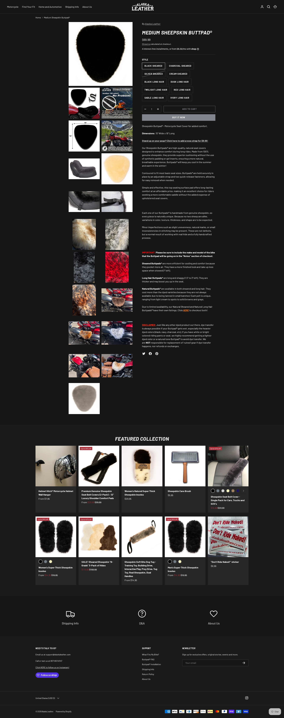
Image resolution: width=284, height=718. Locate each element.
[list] (101, 219)
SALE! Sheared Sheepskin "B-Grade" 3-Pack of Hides (97, 563)
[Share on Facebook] (150, 353)
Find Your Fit (28, 6)
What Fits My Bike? (150, 654)
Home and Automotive (50, 6)
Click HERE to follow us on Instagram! (52, 667)
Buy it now (178, 117)
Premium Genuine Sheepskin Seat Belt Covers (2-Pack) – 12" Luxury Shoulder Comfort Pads (98, 495)
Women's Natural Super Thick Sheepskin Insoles (140, 493)
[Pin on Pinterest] (157, 353)
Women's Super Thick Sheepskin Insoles (55, 569)
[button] (275, 7)
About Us (87, 6)
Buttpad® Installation (151, 664)
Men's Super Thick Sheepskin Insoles (183, 569)
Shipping (146, 44)
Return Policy (148, 674)
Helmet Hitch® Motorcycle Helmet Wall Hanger (55, 493)
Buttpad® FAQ (148, 659)
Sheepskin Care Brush (179, 491)
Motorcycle (12, 6)
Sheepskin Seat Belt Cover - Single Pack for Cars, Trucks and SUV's (228, 500)
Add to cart (189, 109)
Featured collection (142, 439)
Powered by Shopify (63, 711)
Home (38, 17)
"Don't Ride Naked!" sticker (225, 561)
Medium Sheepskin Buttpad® (57, 17)
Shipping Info (72, 6)
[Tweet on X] (144, 353)
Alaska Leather (152, 23)
